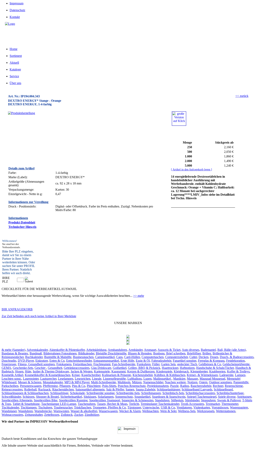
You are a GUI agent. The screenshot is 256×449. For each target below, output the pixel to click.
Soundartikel (142, 396)
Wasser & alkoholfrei (84, 411)
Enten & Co (57, 360)
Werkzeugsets (205, 411)
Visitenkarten (201, 407)
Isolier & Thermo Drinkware (51, 371)
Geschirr (40, 367)
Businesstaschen (83, 357)
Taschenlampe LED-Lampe (58, 404)
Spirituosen (244, 396)
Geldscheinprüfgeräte (236, 364)
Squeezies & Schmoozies (137, 400)
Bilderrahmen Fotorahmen (60, 353)
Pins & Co (78, 386)
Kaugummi (118, 371)
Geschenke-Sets (23, 367)
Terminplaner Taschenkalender (160, 404)
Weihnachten (150, 411)
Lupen (147, 378)
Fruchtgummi (101, 364)
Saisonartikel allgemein (90, 389)
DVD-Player (26, 360)
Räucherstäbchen (63, 389)
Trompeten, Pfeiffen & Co (109, 407)
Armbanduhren (117, 349)
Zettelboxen (51, 414)
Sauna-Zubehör (145, 389)
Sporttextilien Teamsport (104, 400)
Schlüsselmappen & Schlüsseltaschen (25, 393)
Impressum (16, 3)
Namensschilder (153, 382)
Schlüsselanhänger (168, 389)
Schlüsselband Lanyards (197, 389)
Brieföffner (194, 353)
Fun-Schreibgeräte (123, 364)
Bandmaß (36, 353)
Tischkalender (10, 407)
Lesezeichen (82, 378)
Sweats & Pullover (229, 400)
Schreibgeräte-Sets (128, 393)
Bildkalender (86, 353)
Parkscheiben (10, 386)
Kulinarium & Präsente (116, 375)
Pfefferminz (50, 386)
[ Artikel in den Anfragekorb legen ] (191, 169)
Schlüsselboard (223, 389)
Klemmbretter (199, 371)
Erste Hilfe (127, 360)
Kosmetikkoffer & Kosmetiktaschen (47, 375)
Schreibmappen (151, 393)
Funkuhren (144, 364)
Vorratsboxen (220, 407)
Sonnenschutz (124, 396)
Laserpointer (31, 378)
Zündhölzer (92, 414)
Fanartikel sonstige (184, 360)
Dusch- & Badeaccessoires (237, 357)
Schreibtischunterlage (230, 393)
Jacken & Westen (81, 371)
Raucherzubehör (201, 386)
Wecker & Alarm (130, 411)
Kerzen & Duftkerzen (141, 371)
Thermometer (229, 404)
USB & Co (168, 407)
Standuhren (162, 400)
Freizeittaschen (82, 364)
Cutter (193, 357)
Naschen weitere (175, 382)
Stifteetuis (177, 400)
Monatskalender (53, 382)
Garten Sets (168, 364)
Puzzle (174, 386)
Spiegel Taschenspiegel (201, 396)
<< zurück (241, 96)
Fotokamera (63, 364)
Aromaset (150, 349)
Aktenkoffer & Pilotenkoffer (67, 349)
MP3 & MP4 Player (76, 382)
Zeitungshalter (34, 414)
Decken (203, 357)
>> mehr (138, 295)
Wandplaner (9, 411)
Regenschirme (234, 386)
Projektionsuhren (158, 386)
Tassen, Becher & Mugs (112, 404)
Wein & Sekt (168, 411)
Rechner (218, 386)
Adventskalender (37, 349)
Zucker (78, 414)
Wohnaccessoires (12, 414)
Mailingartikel (162, 378)
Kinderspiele (164, 371)
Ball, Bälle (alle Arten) (231, 349)
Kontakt (15, 17)
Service (14, 76)
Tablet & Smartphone (26, 404)
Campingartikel (105, 357)
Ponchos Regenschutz (132, 386)
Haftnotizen (187, 367)
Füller (155, 364)
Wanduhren (25, 411)
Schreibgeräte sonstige (100, 393)
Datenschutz (17, 10)
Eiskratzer (41, 360)
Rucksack (44, 389)
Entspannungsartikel (106, 360)
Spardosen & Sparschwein (168, 396)
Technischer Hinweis (22, 227)
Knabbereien (217, 371)
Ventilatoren (184, 407)
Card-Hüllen (132, 357)
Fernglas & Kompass (211, 360)
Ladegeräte (226, 375)
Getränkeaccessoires (76, 367)
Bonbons (159, 353)
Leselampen (65, 378)
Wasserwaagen (108, 411)
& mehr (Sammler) (13, 349)
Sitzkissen (90, 396)
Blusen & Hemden (140, 353)
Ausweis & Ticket (169, 349)
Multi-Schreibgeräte (103, 382)
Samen (130, 389)
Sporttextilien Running (73, 400)
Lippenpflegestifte (114, 378)
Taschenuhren (86, 404)
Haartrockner (170, 367)
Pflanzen (64, 386)
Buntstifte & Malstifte (57, 357)
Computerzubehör (176, 357)
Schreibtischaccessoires (200, 393)
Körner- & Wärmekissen (202, 375)
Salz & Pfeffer (115, 389)
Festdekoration (235, 360)
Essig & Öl (143, 360)
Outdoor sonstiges (220, 382)
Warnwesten (61, 411)
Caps (119, 357)
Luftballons (134, 378)
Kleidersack (181, 371)
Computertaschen (153, 357)
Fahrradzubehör (161, 360)
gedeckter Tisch (187, 364)
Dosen (214, 357)
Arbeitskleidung (96, 349)
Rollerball (30, 389)
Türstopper (134, 407)
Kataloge (15, 69)
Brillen (206, 353)
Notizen (192, 382)
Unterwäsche (151, 407)
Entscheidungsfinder (79, 360)
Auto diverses (190, 349)
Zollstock (67, 414)
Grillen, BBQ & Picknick (144, 367)
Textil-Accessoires (192, 404)
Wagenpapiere (239, 407)
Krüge (76, 375)
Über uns (15, 83)
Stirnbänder (192, 400)
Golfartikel (119, 367)
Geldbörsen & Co (210, 364)
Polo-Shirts (109, 386)
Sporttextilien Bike (45, 400)
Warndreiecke (43, 411)
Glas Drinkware (101, 367)
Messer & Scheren (29, 382)
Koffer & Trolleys (238, 371)
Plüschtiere (94, 386)
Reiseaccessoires (12, 389)
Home (13, 49)
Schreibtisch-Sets (173, 393)
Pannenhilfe (240, 382)
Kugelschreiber (90, 375)
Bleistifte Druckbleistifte (111, 353)
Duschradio (9, 360)
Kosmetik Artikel (12, 375)
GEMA (6, 367)
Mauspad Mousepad (212, 378)
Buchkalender (34, 357)
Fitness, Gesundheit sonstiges (36, 364)
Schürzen (28, 396)
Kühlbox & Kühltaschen (169, 375)
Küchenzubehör (143, 375)
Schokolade (77, 393)
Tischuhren (45, 407)
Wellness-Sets (186, 411)
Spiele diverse (227, 396)
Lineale (96, 378)
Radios (184, 386)
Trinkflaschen (82, 407)
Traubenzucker (63, 407)
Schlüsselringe (59, 393)
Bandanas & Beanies (15, 353)
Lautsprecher (48, 378)
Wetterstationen (225, 411)
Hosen (19, 371)
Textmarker (213, 404)
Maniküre (179, 378)
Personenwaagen (30, 386)
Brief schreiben (175, 353)
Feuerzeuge (9, 364)
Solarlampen (106, 396)
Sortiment (16, 55)
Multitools (124, 382)
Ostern (203, 382)
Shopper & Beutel (47, 396)
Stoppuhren (208, 400)
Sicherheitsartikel (71, 396)
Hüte (28, 371)
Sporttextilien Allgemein (17, 400)
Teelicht (134, 404)
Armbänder (135, 349)
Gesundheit (55, 367)
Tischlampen (29, 407)
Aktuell (14, 62)
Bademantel (208, 349)
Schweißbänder (11, 396)
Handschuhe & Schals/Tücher (215, 367)
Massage (192, 378)
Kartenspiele (102, 371)
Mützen (137, 382)
